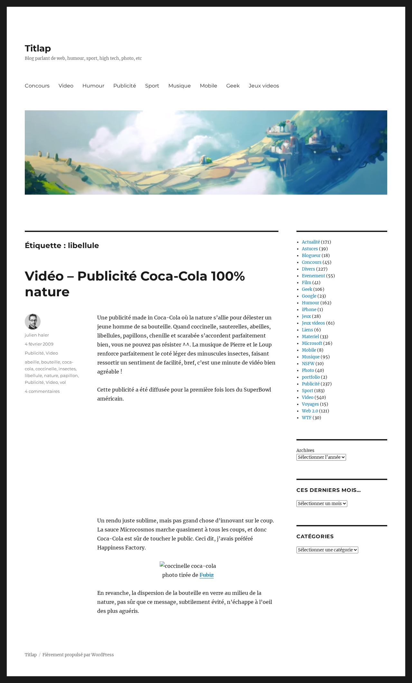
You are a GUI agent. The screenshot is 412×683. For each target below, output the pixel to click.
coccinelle (46, 368)
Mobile (208, 86)
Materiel (310, 336)
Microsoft (312, 343)
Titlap (38, 48)
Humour (93, 86)
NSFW (308, 363)
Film (306, 282)
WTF (307, 417)
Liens (307, 330)
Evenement (313, 276)
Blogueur (311, 255)
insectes (67, 368)
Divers (308, 269)
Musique (179, 86)
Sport (152, 86)
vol (63, 382)
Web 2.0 (310, 411)
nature (51, 375)
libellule (33, 375)
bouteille (50, 362)
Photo (308, 370)
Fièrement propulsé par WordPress (78, 655)
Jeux (306, 316)
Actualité (311, 242)
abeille (32, 362)
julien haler (37, 334)
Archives (305, 450)
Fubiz (207, 575)
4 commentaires (42, 391)
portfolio (311, 377)
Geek (233, 86)
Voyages (310, 404)
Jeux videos (264, 86)
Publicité (124, 86)
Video (66, 86)
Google (309, 296)
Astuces (310, 249)
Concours (37, 86)
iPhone (309, 309)
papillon (69, 375)
